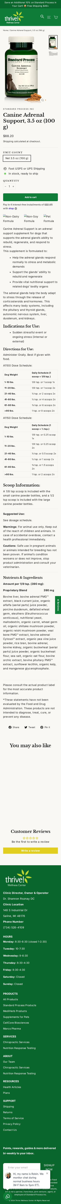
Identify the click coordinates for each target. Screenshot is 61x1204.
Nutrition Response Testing (19, 1048)
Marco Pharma (12, 1028)
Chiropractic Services (16, 1042)
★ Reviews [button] (58, 605)
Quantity (11, 181)
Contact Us (10, 1129)
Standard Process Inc (18, 109)
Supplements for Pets (16, 1016)
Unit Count (13, 152)
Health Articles (12, 1087)
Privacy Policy (11, 1123)
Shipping (8, 141)
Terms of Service (13, 1118)
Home (5, 30)
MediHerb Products (15, 1011)
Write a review (30, 850)
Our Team (9, 1061)
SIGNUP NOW (51, 1167)
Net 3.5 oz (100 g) (16, 158)
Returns (7, 1112)
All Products (10, 999)
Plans (6, 1092)
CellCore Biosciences (16, 1022)
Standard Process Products (19, 1005)
